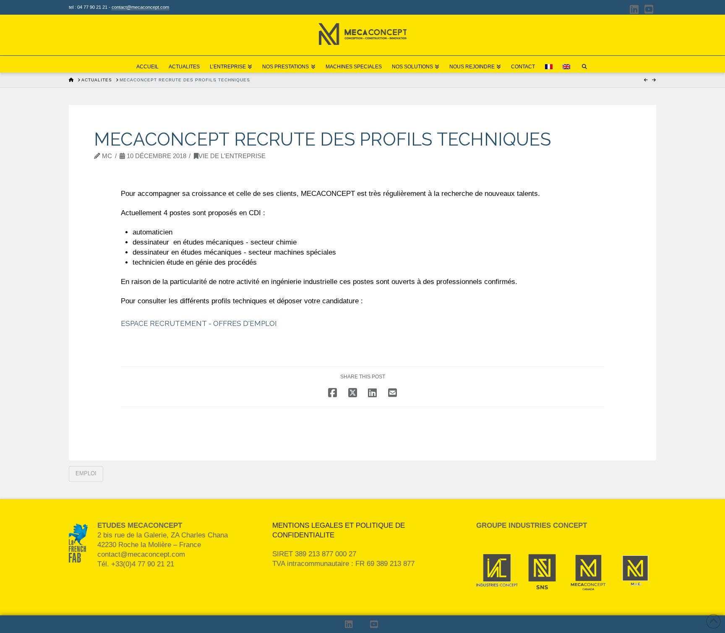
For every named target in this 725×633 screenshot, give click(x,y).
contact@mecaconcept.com (140, 7)
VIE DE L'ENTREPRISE (232, 156)
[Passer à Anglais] (566, 64)
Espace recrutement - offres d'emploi (199, 323)
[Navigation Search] (584, 64)
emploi (86, 473)
